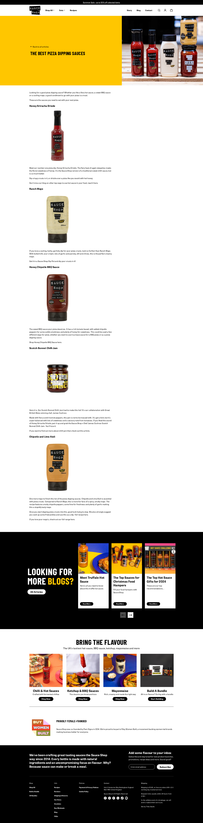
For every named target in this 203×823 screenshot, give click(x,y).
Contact (148, 10)
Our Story (57, 800)
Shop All (32, 787)
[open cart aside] (171, 10)
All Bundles (33, 795)
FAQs (56, 816)
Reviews (57, 791)
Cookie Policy (84, 791)
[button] (130, 615)
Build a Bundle (34, 791)
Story (129, 10)
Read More (87, 604)
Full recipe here (81, 514)
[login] (165, 10)
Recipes (73, 10)
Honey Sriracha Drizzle (66, 168)
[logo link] (35, 10)
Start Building (157, 699)
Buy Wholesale (59, 808)
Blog (139, 10)
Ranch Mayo (105, 250)
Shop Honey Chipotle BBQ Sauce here (45, 342)
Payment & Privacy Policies (88, 787)
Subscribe (165, 767)
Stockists (57, 804)
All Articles (36, 591)
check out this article (80, 430)
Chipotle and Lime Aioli (91, 498)
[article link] (93, 558)
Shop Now (45, 699)
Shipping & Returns (61, 795)
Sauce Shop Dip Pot (46, 261)
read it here (93, 183)
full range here (68, 519)
